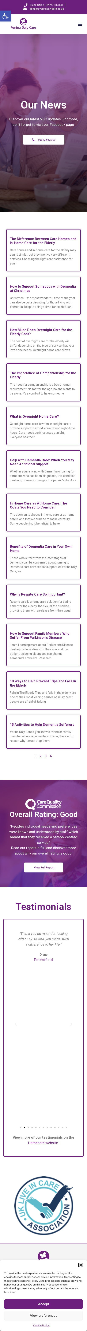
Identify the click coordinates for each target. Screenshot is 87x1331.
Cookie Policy (41, 1325)
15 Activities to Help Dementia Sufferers (42, 725)
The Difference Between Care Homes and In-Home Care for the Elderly (43, 241)
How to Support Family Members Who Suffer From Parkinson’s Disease (39, 636)
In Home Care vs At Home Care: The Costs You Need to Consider (38, 505)
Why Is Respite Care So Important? (37, 594)
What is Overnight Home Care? (34, 417)
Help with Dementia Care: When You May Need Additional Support (42, 462)
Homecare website (43, 1143)
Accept (43, 1304)
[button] (5, 16)
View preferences (43, 1316)
